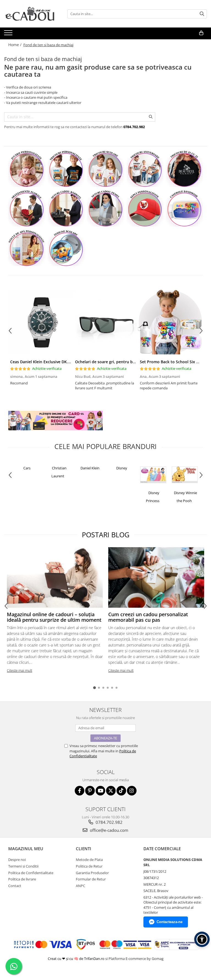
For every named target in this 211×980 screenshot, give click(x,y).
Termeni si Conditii (23, 866)
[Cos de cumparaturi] (201, 32)
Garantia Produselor (92, 872)
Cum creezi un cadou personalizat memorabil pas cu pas (148, 617)
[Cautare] (202, 13)
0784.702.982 (109, 822)
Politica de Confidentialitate (30, 872)
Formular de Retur (91, 879)
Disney (121, 468)
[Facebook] (79, 790)
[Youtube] (100, 790)
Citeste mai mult (19, 670)
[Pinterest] (90, 790)
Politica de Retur (89, 866)
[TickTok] (121, 790)
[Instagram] (132, 790)
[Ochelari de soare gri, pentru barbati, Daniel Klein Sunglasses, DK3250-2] (105, 322)
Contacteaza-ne (169, 922)
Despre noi (17, 859)
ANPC (80, 885)
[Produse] (9, 34)
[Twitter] (111, 790)
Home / (15, 44)
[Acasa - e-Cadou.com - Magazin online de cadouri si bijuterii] (31, 13)
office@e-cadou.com (108, 830)
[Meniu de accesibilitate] (202, 939)
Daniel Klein (89, 468)
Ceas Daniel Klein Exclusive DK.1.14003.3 (47, 361)
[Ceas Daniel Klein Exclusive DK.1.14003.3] (40, 322)
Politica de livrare (22, 879)
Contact (14, 885)
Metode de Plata (89, 859)
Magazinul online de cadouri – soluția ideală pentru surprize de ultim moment (54, 617)
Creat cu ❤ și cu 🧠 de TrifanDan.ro (76, 958)
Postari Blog (105, 534)
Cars (26, 468)
